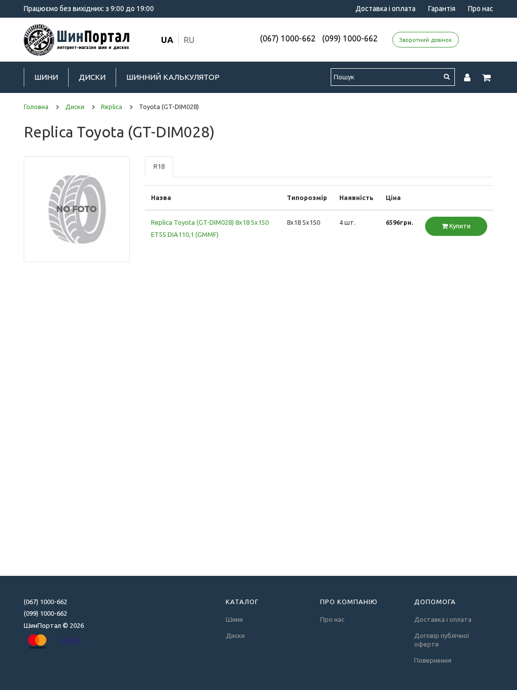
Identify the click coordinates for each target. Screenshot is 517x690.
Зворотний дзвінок (425, 40)
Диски (92, 77)
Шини (46, 77)
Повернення (432, 660)
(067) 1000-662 (288, 38)
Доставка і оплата (385, 9)
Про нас (480, 9)
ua (167, 39)
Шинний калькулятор (173, 77)
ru (189, 39)
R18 (159, 166)
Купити (459, 225)
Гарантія (441, 9)
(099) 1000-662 (350, 38)
